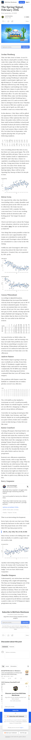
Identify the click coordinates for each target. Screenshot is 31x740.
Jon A (11, 676)
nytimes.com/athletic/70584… (11, 507)
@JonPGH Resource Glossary (11, 671)
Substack (7, 736)
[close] (26, 686)
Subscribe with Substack (16, 716)
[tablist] (8, 646)
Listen (27, 17)
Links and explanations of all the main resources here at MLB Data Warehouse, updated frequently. (11, 673)
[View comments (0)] (8, 21)
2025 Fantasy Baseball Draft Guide (10, 683)
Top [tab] (3, 666)
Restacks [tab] (11, 646)
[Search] (28, 666)
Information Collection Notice (17, 627)
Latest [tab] (7, 666)
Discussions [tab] (13, 666)
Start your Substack (11, 732)
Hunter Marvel (9, 16)
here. (10, 226)
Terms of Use (23, 626)
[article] (15, 674)
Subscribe (21, 2)
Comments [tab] (5, 646)
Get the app (23, 732)
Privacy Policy (18, 723)
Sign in (27, 2)
